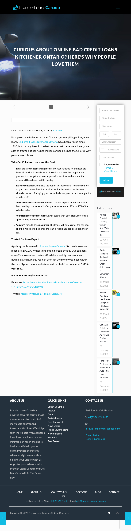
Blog (98, 492)
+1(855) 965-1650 (98, 417)
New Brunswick (55, 422)
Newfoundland (55, 434)
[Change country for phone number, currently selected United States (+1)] (103, 150)
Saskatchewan (55, 418)
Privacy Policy (92, 435)
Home (19, 492)
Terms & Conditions (95, 439)
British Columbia (56, 407)
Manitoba (52, 438)
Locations (81, 492)
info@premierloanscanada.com (102, 428)
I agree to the (111, 168)
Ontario (51, 415)
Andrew (57, 130)
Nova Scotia (54, 426)
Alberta (51, 411)
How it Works (58, 492)
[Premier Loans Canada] (36, 7)
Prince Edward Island (58, 430)
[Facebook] (105, 513)
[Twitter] (109, 513)
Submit (106, 180)
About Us (36, 492)
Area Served (54, 441)
